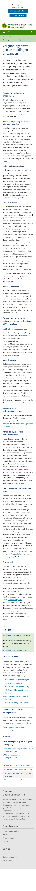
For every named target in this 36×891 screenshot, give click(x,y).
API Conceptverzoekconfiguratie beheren (16, 697)
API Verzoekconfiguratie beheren (17, 703)
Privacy (5, 835)
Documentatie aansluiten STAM (16, 650)
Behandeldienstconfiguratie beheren (16, 469)
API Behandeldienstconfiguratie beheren (16, 691)
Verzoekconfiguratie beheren (13, 554)
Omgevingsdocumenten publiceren (17, 765)
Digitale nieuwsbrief (10, 857)
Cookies (21, 8)
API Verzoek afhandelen (13, 683)
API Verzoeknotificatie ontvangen (17, 680)
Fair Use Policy (8, 861)
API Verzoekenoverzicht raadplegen (17, 687)
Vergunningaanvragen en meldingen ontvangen (18, 774)
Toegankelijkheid (9, 838)
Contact (5, 854)
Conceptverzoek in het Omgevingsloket (13, 756)
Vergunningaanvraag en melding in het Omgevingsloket (19, 750)
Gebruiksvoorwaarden (11, 831)
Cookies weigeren (18, 15)
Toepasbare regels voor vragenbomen (18, 769)
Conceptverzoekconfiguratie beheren (16, 532)
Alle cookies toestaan (18, 11)
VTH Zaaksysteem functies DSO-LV (17, 728)
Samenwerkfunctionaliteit (14, 780)
